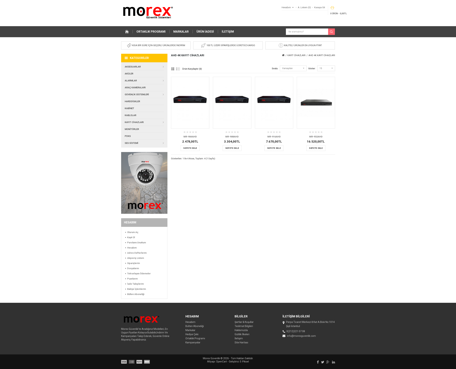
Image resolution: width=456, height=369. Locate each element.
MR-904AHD (190, 136)
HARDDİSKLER (132, 101)
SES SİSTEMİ (131, 143)
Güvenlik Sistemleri (137, 94)
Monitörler (132, 129)
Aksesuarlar (133, 66)
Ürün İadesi (205, 31)
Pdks (128, 136)
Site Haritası (241, 342)
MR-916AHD (274, 136)
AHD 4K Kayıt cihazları (322, 55)
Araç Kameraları (135, 87)
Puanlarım (132, 278)
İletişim (228, 31)
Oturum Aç (132, 232)
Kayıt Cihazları (134, 122)
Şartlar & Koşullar (244, 322)
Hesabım (132, 247)
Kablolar (130, 115)
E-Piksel (244, 361)
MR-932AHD (316, 136)
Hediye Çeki (191, 334)
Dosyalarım (133, 268)
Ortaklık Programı (150, 31)
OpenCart (221, 361)
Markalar (181, 31)
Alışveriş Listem (135, 258)
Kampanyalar (192, 342)
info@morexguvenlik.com (301, 335)
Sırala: (275, 68)
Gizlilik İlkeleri (242, 334)
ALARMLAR (131, 80)
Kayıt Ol (131, 237)
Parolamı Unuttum (136, 242)
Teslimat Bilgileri (244, 326)
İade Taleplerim (135, 283)
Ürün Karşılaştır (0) (192, 68)
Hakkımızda (241, 330)
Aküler (129, 73)
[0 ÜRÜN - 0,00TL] (332, 9)
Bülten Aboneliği (135, 294)
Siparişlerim (133, 263)
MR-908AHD (232, 136)
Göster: (311, 68)
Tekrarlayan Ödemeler (139, 273)
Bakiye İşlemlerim (136, 289)
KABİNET (129, 108)
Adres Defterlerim (137, 253)
